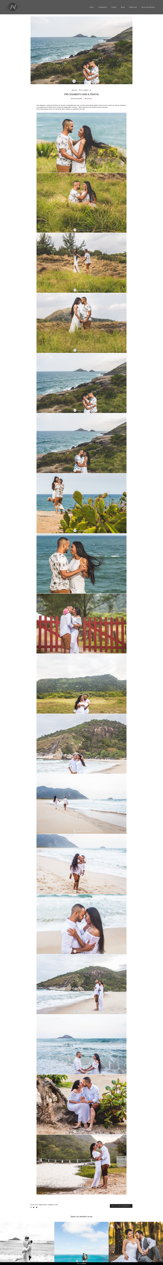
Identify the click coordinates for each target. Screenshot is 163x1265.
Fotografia (103, 7)
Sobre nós (133, 7)
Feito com (81, 1263)
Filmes (114, 7)
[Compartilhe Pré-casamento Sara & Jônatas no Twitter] (33, 1207)
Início (92, 7)
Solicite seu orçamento (121, 1206)
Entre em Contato (148, 7)
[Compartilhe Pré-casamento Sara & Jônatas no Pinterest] (36, 1207)
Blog (123, 7)
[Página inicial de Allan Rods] (14, 7)
